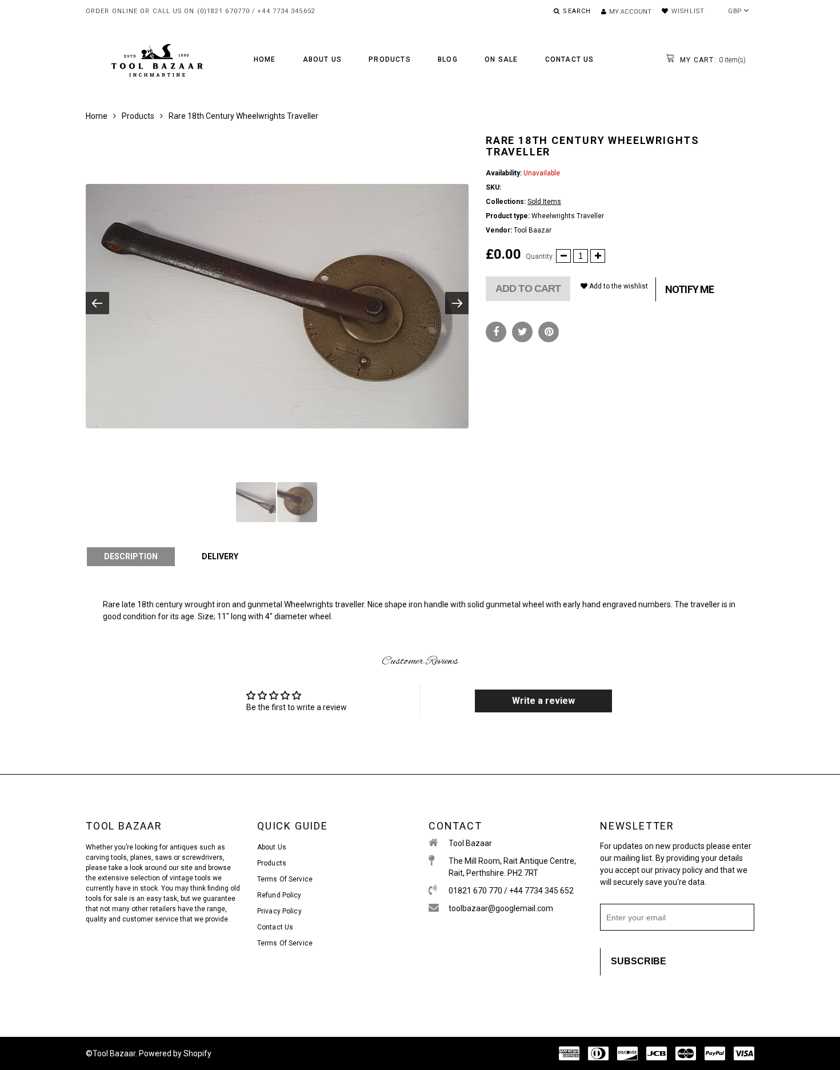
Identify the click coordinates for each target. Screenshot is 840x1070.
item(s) (712, 60)
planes (140, 857)
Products (390, 59)
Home (265, 59)
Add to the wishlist (617, 286)
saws (164, 857)
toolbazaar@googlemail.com (501, 908)
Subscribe (638, 961)
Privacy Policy (279, 911)
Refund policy (279, 895)
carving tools (106, 857)
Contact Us (569, 59)
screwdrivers (202, 857)
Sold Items (544, 202)
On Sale (501, 59)
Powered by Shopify (175, 1053)
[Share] (496, 332)
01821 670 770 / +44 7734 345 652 (511, 890)
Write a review (543, 700)
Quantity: (540, 257)
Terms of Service (285, 879)
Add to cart (528, 288)
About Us (322, 59)
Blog (448, 59)
